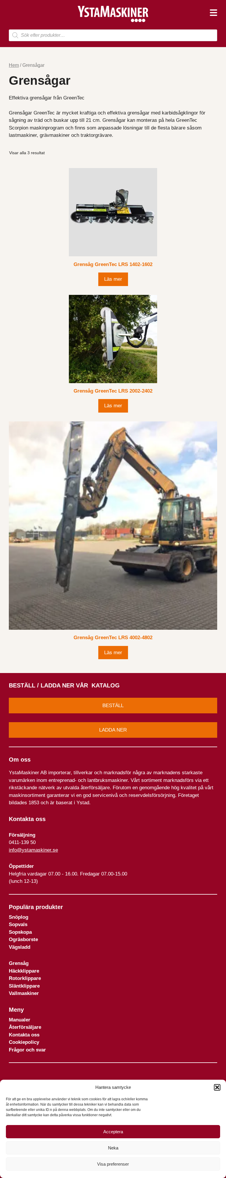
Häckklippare (24, 971)
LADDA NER (113, 730)
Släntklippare (24, 986)
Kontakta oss (24, 1035)
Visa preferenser (113, 1164)
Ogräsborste (23, 939)
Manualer (19, 1020)
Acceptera (113, 1131)
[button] (217, 1087)
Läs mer (113, 279)
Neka (113, 1147)
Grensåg (19, 963)
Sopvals (18, 924)
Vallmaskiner (24, 993)
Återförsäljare (25, 1027)
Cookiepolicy (24, 1042)
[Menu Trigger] (213, 12)
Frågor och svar (27, 1050)
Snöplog (18, 917)
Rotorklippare (25, 978)
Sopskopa (20, 932)
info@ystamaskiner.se (33, 850)
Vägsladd (19, 947)
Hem (14, 65)
